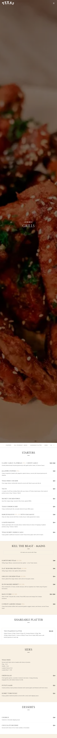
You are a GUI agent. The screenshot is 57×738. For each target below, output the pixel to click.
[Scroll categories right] (54, 445)
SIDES (46, 445)
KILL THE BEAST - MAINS (20, 445)
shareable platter (36, 445)
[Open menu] (53, 3)
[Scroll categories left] (3, 445)
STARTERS (8, 445)
